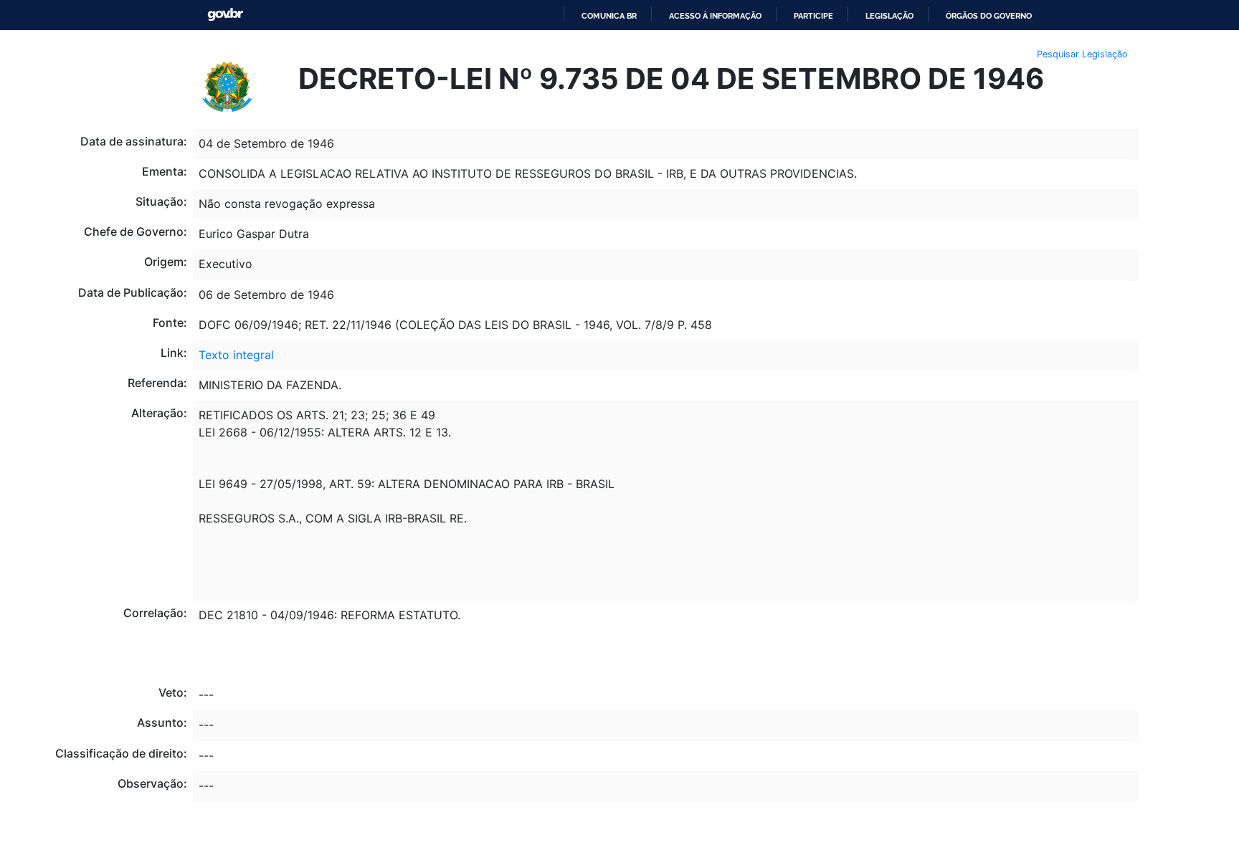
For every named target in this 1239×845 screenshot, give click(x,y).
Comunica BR (609, 16)
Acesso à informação (715, 16)
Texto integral (236, 355)
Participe (813, 16)
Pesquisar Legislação (1082, 54)
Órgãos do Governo (989, 16)
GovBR (225, 15)
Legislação (889, 16)
